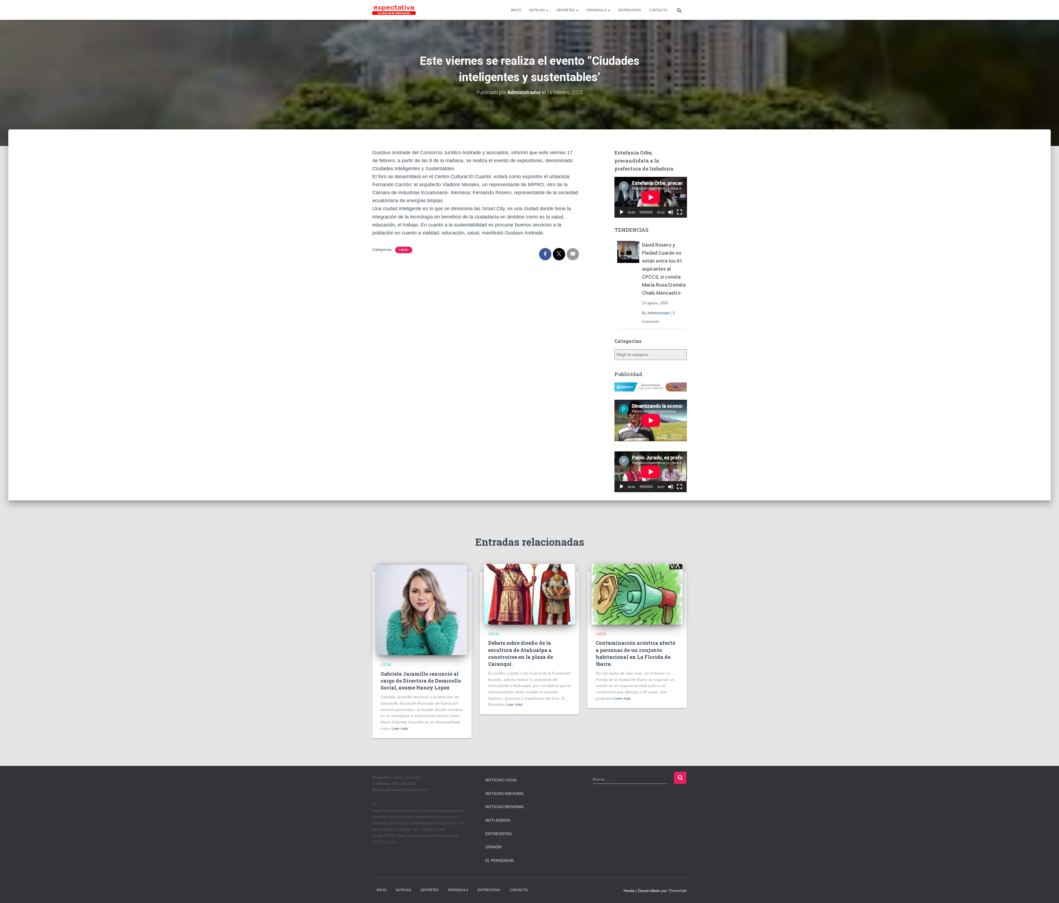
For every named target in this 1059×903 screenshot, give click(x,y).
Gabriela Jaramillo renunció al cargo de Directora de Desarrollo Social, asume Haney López (421, 680)
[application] (650, 197)
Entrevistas (498, 834)
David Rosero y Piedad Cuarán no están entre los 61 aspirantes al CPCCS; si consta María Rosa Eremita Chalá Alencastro (664, 269)
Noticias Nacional (504, 793)
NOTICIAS (537, 10)
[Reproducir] (621, 212)
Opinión (493, 847)
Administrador (659, 313)
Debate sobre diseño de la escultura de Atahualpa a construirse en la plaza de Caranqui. (520, 653)
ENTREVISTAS (629, 10)
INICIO (516, 10)
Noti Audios (497, 820)
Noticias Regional (505, 807)
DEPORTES (566, 10)
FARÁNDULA (597, 10)
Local (403, 249)
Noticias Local (501, 780)
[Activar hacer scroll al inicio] (1048, 892)
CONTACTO (658, 10)
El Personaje (499, 860)
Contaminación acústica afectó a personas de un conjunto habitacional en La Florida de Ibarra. (635, 653)
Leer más (400, 728)
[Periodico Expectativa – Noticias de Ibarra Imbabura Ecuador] (394, 10)
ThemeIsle (677, 890)
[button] (546, 10)
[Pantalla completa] (679, 212)
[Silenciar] (670, 212)
